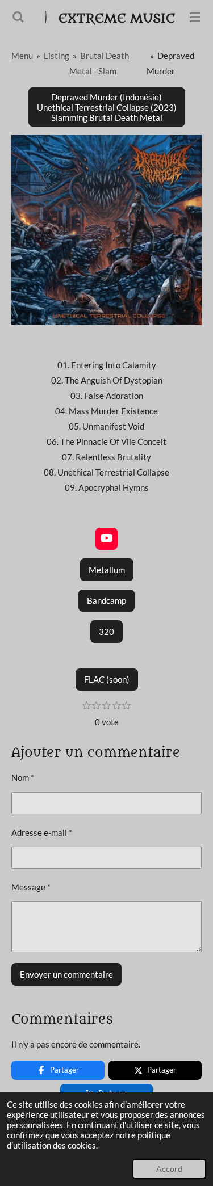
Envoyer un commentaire (66, 974)
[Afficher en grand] (106, 230)
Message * (31, 887)
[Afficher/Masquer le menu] (194, 17)
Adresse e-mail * (41, 832)
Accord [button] (169, 1169)
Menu (22, 56)
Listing (56, 56)
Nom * (22, 777)
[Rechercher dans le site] (18, 17)
